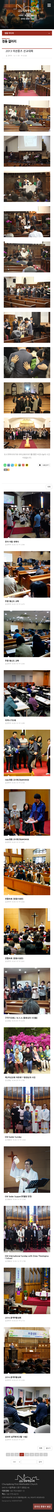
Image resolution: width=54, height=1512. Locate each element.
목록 (48, 487)
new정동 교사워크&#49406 (17, 780)
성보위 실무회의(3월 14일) (16, 1437)
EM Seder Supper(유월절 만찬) (18, 1196)
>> (45, 1454)
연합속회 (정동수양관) (14, 899)
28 (27, 1454)
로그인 (27, 15)
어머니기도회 (10, 720)
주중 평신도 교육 (12, 601)
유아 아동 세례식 (12, 542)
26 (17, 1454)
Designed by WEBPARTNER (12, 1501)
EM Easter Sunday (13, 1137)
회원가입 (34, 15)
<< (8, 1454)
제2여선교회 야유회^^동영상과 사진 (20, 1077)
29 (32, 1454)
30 (37, 1454)
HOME (20, 15)
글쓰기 (48, 1448)
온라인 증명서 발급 (27, 19)
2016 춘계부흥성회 (13, 1318)
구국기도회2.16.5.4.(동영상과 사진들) (21, 1018)
